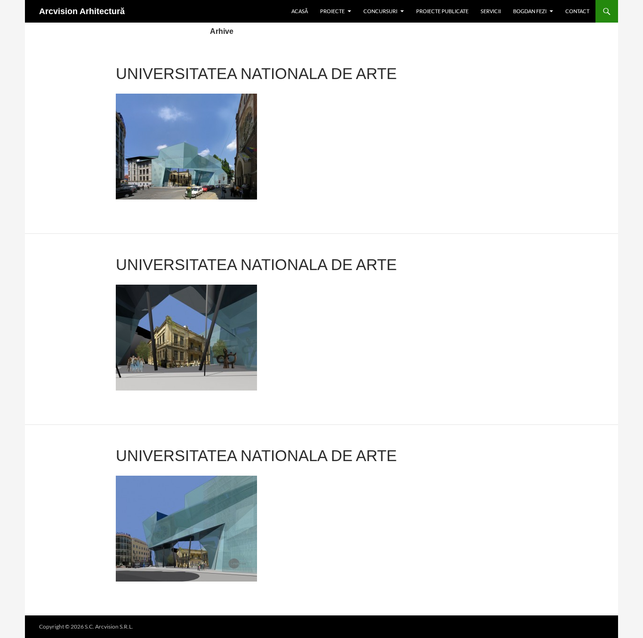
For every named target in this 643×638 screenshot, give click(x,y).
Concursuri (380, 11)
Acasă (299, 11)
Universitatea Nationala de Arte (256, 73)
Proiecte (332, 11)
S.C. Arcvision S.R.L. (109, 626)
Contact (577, 11)
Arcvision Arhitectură (82, 11)
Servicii (491, 11)
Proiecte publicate (442, 11)
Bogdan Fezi (530, 11)
